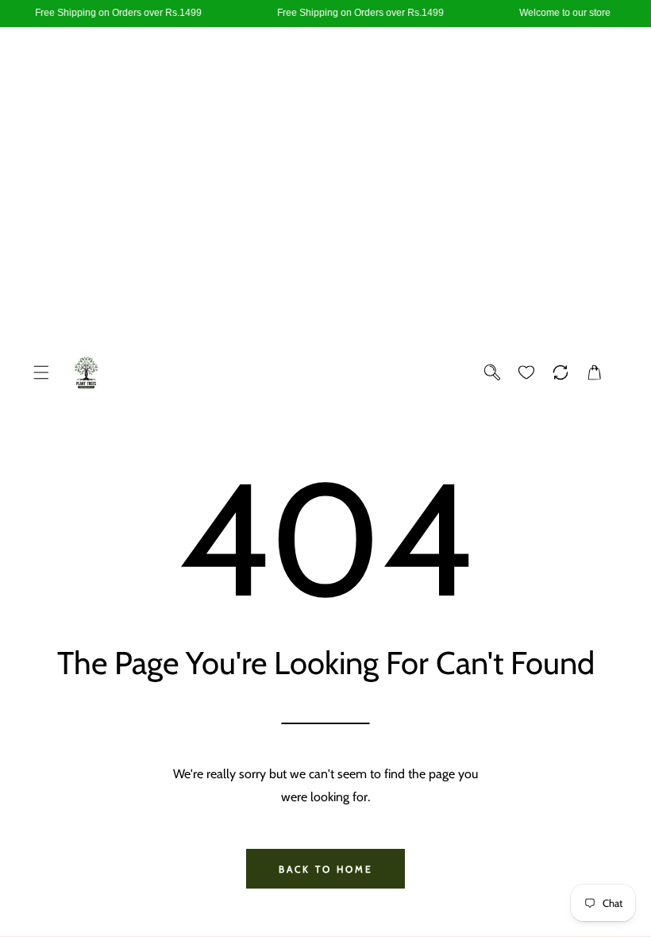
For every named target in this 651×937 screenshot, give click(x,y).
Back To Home (326, 869)
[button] (41, 373)
